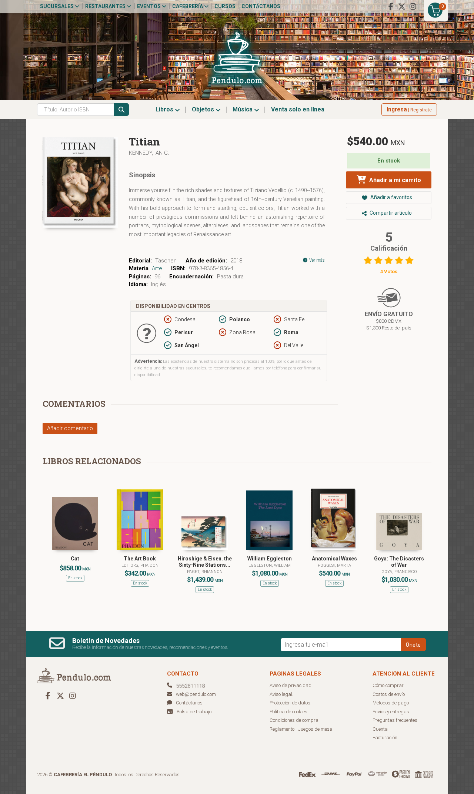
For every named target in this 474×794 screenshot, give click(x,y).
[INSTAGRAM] (412, 6)
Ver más (316, 260)
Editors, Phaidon (139, 565)
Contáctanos (260, 6)
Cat (75, 559)
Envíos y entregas (391, 711)
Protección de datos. (290, 703)
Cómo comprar (388, 685)
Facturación (385, 737)
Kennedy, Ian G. (149, 153)
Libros (165, 109)
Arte (157, 268)
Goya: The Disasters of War (399, 562)
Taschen (166, 260)
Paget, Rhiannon (205, 571)
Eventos (149, 6)
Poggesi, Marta (334, 565)
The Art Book (140, 559)
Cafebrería (188, 6)
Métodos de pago (391, 703)
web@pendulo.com (196, 694)
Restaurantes (106, 6)
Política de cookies (288, 711)
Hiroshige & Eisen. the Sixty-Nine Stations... (205, 562)
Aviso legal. (281, 694)
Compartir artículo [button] (390, 213)
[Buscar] (121, 109)
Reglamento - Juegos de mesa (301, 729)
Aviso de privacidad (290, 685)
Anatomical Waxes (334, 559)
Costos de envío (389, 694)
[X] (401, 6)
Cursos (225, 6)
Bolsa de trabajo (194, 711)
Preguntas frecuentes (395, 720)
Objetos (204, 109)
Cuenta (380, 729)
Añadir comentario (70, 428)
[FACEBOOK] (390, 6)
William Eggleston (269, 559)
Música (243, 109)
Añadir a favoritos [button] (390, 197)
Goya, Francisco (399, 571)
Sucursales (57, 6)
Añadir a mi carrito (394, 180)
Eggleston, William (269, 565)
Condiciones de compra (294, 720)
